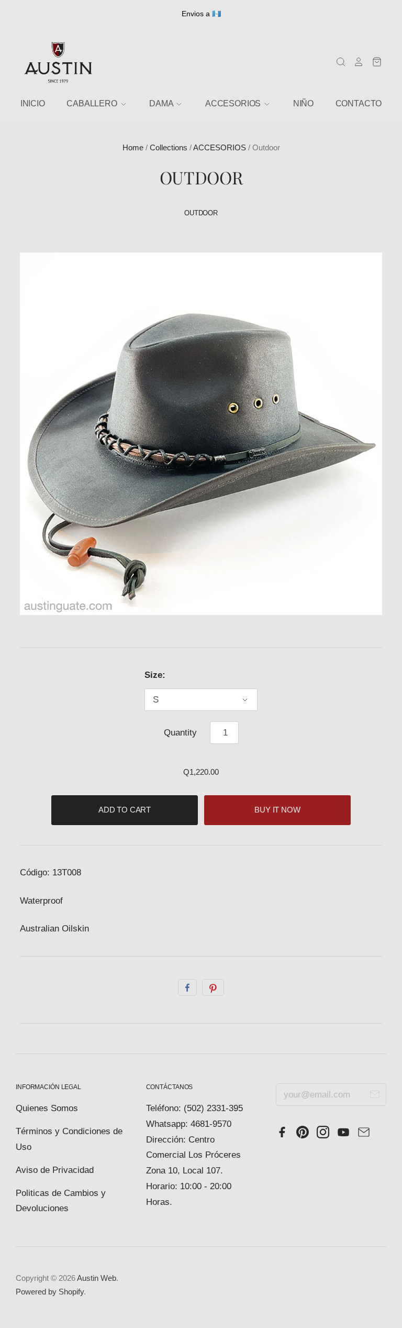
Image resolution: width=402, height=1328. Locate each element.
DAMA (162, 103)
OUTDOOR (201, 213)
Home (132, 148)
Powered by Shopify (50, 1292)
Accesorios (234, 103)
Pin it (213, 987)
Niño (303, 103)
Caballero (92, 103)
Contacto (359, 103)
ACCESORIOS (219, 148)
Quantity (180, 733)
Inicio (32, 103)
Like (187, 987)
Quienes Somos (47, 1108)
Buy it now (277, 810)
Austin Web (96, 1278)
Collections (168, 148)
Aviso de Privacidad (55, 1170)
